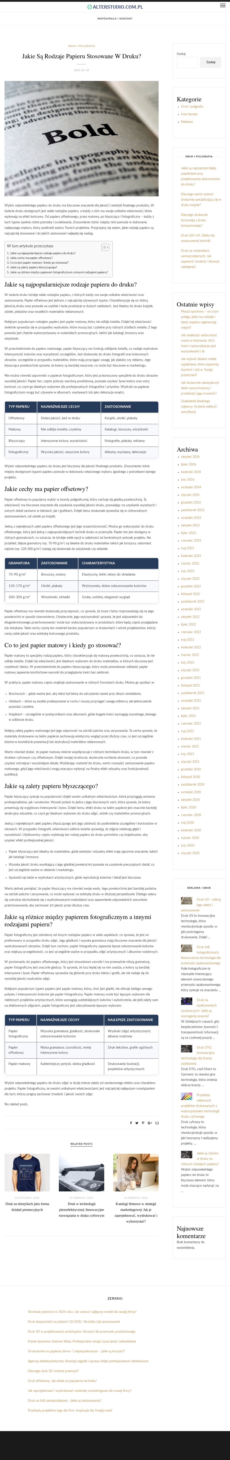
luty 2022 (187, 662)
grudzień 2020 (191, 769)
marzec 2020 (190, 838)
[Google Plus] (150, 1123)
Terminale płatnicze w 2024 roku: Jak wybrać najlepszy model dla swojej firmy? (82, 1312)
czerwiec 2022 (191, 632)
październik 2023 (192, 510)
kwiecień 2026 (191, 472)
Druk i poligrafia (81, 46)
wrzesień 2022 (191, 609)
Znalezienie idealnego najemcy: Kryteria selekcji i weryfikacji (199, 407)
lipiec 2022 (188, 624)
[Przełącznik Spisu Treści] (103, 247)
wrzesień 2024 (191, 487)
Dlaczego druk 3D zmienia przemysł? (53, 1371)
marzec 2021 (190, 746)
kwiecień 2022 (191, 647)
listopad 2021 (190, 685)
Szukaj (181, 54)
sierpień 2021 (190, 708)
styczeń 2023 (190, 578)
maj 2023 (187, 548)
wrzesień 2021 (191, 700)
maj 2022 (187, 639)
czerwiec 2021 (191, 723)
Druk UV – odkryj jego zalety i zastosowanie (201, 905)
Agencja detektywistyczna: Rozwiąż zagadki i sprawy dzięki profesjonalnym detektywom (88, 1361)
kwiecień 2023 (191, 556)
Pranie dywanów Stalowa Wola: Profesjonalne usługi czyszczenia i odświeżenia (82, 1341)
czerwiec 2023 (191, 540)
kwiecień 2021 (191, 739)
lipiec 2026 (188, 464)
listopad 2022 (190, 594)
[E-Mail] (157, 1123)
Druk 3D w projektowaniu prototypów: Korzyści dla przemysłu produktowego (81, 1331)
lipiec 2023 (188, 533)
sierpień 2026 (190, 456)
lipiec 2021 (188, 716)
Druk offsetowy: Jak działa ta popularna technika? (62, 1381)
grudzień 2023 (191, 502)
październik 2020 (192, 784)
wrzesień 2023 (191, 517)
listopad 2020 (190, 777)
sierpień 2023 (190, 525)
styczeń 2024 (190, 495)
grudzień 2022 (191, 586)
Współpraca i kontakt (115, 18)
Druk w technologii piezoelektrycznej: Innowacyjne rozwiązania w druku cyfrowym (81, 1209)
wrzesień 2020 (191, 792)
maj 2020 (187, 822)
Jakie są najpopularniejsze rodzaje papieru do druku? (43, 253)
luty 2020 (187, 845)
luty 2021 (187, 754)
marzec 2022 (190, 655)
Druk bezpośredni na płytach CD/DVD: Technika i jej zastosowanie (74, 1321)
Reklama (187, 122)
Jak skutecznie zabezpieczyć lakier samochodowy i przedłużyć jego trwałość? (200, 388)
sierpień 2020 (190, 800)
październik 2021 (192, 693)
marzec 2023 (190, 563)
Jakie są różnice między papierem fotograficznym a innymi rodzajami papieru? (59, 272)
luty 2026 (187, 479)
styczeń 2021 (190, 761)
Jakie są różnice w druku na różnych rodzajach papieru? (200, 1159)
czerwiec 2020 (191, 815)
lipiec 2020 (188, 807)
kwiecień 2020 (191, 830)
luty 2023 (187, 571)
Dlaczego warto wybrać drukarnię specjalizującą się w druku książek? (201, 200)
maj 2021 (187, 731)
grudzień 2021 (191, 678)
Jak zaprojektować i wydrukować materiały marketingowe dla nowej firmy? (79, 1391)
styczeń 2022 (190, 670)
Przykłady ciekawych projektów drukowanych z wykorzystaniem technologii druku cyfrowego (200, 1106)
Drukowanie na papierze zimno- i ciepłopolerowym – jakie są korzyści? (76, 1351)
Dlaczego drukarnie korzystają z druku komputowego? (194, 220)
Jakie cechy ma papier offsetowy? (31, 258)
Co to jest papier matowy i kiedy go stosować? (39, 262)
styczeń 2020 (190, 853)
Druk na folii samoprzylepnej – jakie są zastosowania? (64, 1400)
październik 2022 (192, 601)
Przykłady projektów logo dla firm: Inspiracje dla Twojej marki (70, 1410)
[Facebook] (131, 1123)
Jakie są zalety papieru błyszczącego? (33, 267)
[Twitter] (136, 1123)
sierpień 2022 (190, 617)
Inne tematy (189, 114)
